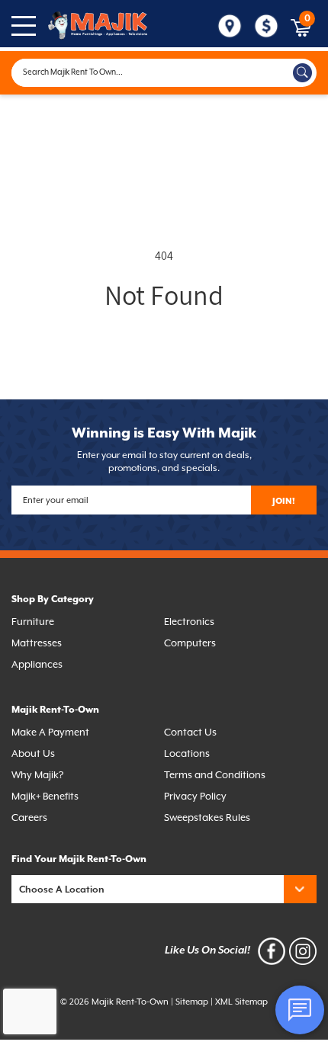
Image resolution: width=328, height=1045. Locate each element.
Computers (190, 643)
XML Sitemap (241, 1002)
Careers (29, 818)
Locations (187, 754)
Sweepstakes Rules (207, 818)
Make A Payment (50, 733)
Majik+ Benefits (45, 797)
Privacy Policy (195, 797)
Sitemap (191, 1002)
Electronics (189, 622)
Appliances (37, 665)
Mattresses (36, 643)
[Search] (302, 73)
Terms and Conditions (214, 775)
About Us (33, 754)
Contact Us (190, 733)
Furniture (32, 622)
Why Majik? (37, 775)
